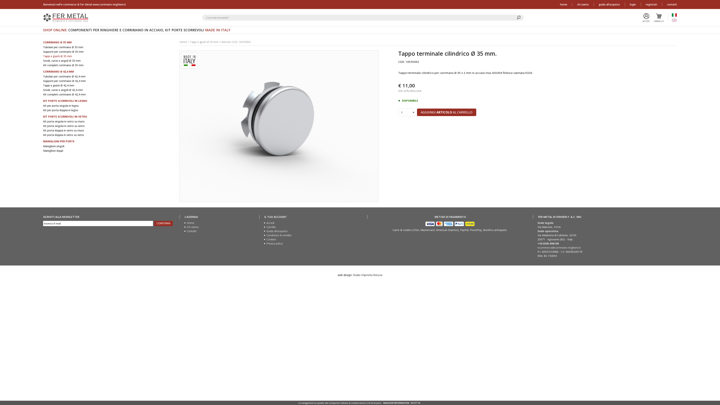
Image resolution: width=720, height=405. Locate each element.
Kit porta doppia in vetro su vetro (63, 135)
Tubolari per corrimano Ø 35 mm (63, 47)
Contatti (672, 4)
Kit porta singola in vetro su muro (64, 121)
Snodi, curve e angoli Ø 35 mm (62, 60)
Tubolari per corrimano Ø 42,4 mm (64, 76)
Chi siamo (583, 4)
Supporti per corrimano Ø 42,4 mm (64, 81)
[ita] (674, 15)
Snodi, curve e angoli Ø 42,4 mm (63, 90)
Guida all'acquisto (609, 4)
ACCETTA (415, 403)
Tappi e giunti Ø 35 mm (57, 56)
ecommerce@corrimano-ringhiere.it (559, 247)
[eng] (674, 20)
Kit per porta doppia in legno (60, 110)
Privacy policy (274, 243)
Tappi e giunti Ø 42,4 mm (58, 85)
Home (563, 4)
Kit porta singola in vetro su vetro (64, 126)
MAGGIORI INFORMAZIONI (396, 403)
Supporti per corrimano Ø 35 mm (63, 51)
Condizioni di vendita (278, 235)
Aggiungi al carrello (446, 112)
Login (633, 4)
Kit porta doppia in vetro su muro (63, 130)
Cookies (271, 239)
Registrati (651, 4)
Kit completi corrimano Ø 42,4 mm (64, 94)
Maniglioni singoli (53, 146)
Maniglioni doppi (53, 150)
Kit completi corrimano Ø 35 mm (63, 65)
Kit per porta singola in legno (61, 105)
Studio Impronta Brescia (367, 275)
